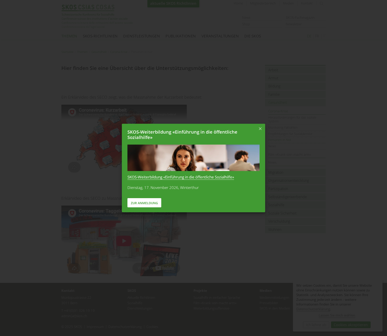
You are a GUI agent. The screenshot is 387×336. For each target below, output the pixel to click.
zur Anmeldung (144, 203)
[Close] (260, 129)
